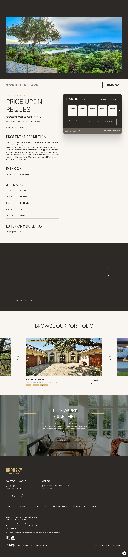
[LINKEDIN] (14, 496)
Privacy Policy (116, 545)
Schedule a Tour (112, 85)
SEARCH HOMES (41, 506)
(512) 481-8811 (32, 517)
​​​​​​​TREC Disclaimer (11, 528)
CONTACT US (97, 506)
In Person (103, 99)
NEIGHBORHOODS (79, 506)
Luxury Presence (40, 545)
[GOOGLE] (21, 496)
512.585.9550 (116, 130)
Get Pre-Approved (15, 128)
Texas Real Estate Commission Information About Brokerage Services (27, 526)
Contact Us (64, 441)
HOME (8, 506)
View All (94, 382)
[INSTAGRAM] (8, 496)
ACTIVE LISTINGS (23, 506)
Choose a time (74, 121)
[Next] (119, 110)
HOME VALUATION (60, 506)
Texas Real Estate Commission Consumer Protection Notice (24, 524)
